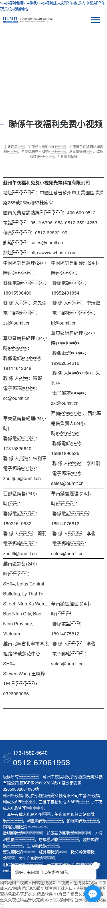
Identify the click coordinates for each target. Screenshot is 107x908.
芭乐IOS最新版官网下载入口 (47, 888)
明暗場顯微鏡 (15, 864)
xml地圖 (10, 870)
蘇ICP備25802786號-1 (40, 783)
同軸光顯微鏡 (15, 827)
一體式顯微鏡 (59, 864)
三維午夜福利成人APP (58, 801)
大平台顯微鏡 (31, 858)
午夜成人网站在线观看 (36, 882)
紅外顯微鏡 (49, 852)
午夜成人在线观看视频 (77, 882)
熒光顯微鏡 (13, 852)
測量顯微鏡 (37, 820)
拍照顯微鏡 (77, 820)
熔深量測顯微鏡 (61, 833)
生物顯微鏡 (37, 845)
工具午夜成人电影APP (23, 814)
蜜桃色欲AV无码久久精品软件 (26, 894)
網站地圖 (8, 882)
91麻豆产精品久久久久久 (76, 894)
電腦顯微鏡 (13, 833)
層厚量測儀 (49, 839)
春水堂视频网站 (59, 899)
